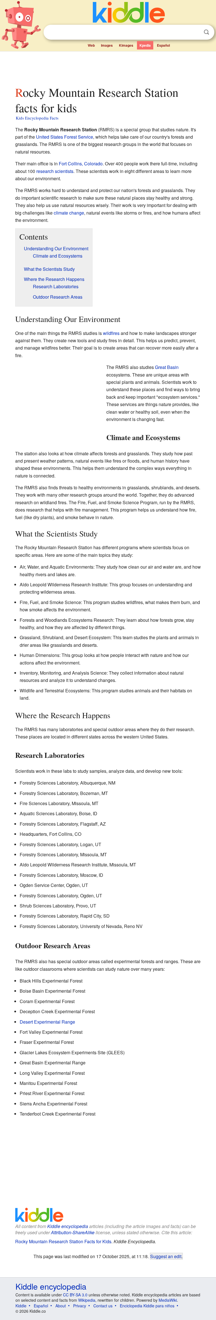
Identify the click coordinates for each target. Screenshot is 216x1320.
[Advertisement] (108, 67)
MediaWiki (168, 1300)
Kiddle (20, 1305)
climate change (69, 213)
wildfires (111, 333)
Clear (195, 32)
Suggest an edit (165, 1256)
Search (206, 32)
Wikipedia (86, 1300)
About (60, 1305)
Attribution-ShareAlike (72, 1232)
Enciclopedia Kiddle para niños (147, 1305)
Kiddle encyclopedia (67, 1226)
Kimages (126, 45)
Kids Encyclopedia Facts (37, 118)
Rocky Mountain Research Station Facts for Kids (63, 1241)
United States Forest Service (64, 137)
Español (163, 45)
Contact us (102, 1305)
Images (107, 45)
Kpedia (145, 45)
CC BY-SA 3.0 (75, 1295)
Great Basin (167, 367)
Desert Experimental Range (47, 1022)
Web (91, 45)
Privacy (79, 1305)
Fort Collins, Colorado (81, 163)
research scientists (54, 171)
